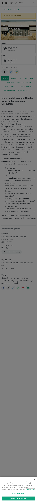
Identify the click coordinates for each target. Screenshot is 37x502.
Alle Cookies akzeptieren (18, 498)
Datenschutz (30, 489)
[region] (18, 489)
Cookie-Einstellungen (18, 493)
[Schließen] (35, 479)
